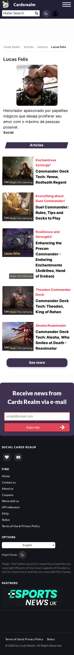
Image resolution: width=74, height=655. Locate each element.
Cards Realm (11, 47)
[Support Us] (7, 457)
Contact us (9, 482)
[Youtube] (18, 457)
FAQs (5, 513)
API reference (11, 507)
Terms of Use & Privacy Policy (21, 526)
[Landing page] (5, 4)
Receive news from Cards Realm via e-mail (37, 397)
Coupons (7, 495)
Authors (42, 47)
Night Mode (9, 554)
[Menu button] (66, 8)
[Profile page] (55, 13)
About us (7, 488)
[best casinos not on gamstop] (33, 596)
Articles (29, 47)
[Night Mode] (46, 13)
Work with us (10, 501)
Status (6, 519)
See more (37, 362)
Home (6, 476)
